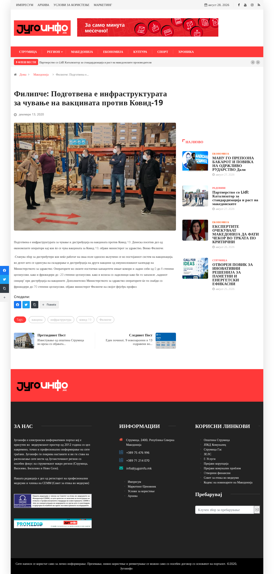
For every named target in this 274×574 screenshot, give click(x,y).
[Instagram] (252, 5)
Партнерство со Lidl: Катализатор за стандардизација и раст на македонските (235, 197)
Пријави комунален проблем (222, 468)
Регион (53, 52)
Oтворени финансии (217, 473)
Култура (140, 52)
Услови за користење (141, 491)
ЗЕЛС (207, 454)
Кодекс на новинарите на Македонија (228, 482)
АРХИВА (43, 5)
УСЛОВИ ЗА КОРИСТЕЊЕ (71, 5)
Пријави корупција (216, 463)
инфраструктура (61, 320)
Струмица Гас (213, 449)
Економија (113, 52)
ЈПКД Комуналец (215, 445)
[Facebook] (239, 5)
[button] (253, 62)
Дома (22, 74)
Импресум (134, 482)
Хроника (186, 52)
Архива (132, 496)
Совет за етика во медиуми (221, 478)
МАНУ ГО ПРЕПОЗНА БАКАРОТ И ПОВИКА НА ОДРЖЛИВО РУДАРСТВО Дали (233, 163)
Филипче (105, 320)
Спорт (162, 52)
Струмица (28, 52)
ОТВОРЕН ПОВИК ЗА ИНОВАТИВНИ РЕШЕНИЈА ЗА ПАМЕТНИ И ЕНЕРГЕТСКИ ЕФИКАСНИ (232, 274)
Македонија (82, 52)
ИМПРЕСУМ (24, 5)
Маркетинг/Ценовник (142, 486)
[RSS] (259, 5)
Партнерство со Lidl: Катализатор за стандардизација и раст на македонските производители (95, 62)
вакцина (37, 320)
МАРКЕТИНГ (103, 5)
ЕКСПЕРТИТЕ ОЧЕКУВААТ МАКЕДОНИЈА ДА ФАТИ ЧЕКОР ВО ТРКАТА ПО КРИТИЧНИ (235, 234)
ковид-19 (85, 320)
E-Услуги (210, 459)
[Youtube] (245, 5)
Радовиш (219, 187)
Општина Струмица (217, 440)
